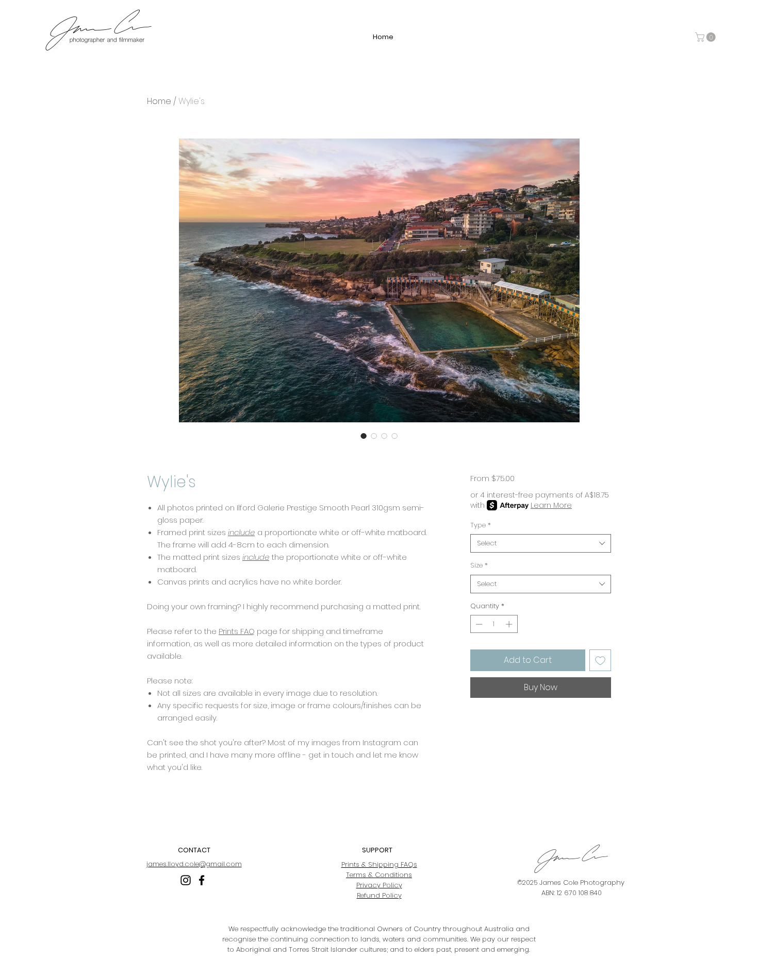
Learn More (551, 505)
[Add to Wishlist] (600, 660)
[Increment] (510, 624)
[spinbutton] (494, 624)
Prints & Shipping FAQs (379, 864)
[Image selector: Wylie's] (363, 436)
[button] (706, 37)
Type (480, 525)
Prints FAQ (237, 631)
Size (479, 565)
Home (159, 101)
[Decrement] (478, 624)
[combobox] (540, 543)
